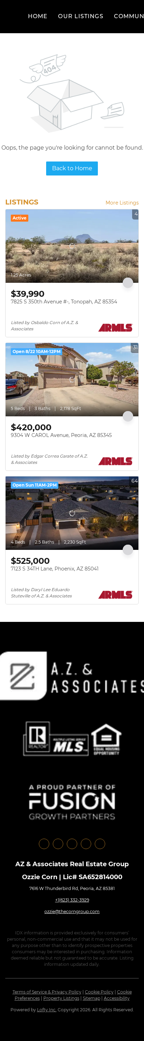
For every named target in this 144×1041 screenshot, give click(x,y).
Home (38, 16)
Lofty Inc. (47, 1009)
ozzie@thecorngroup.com (72, 911)
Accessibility (117, 998)
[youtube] (86, 844)
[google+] (100, 844)
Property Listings (61, 998)
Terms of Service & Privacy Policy (47, 992)
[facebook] (44, 844)
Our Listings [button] (80, 16)
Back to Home (72, 168)
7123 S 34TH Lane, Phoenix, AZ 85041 (55, 569)
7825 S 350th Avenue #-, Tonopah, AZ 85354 (64, 302)
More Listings (122, 203)
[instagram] (72, 844)
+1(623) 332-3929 (72, 900)
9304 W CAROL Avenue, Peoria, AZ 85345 (61, 435)
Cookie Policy (99, 992)
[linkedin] (58, 844)
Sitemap (91, 998)
